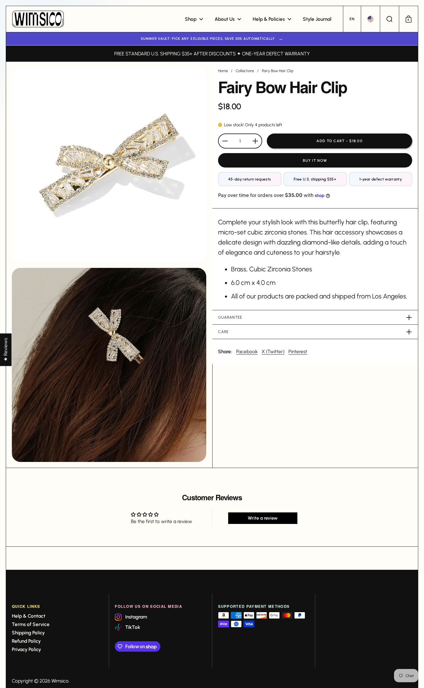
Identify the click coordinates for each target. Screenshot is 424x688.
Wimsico (60, 681)
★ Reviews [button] (5, 349)
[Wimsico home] (38, 19)
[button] (352, 19)
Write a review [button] (262, 518)
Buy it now (315, 160)
